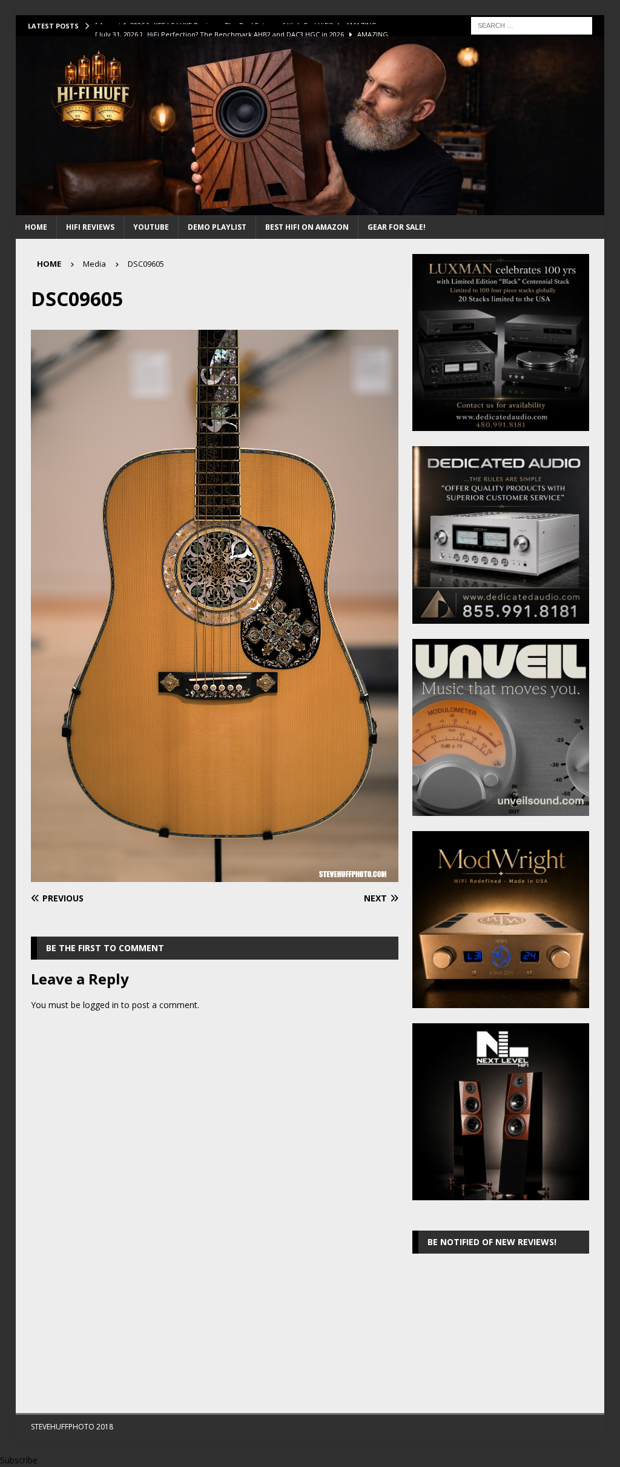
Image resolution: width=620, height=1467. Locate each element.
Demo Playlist (217, 227)
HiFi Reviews (90, 227)
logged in (101, 1005)
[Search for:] (531, 24)
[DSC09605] (214, 874)
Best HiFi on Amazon (307, 227)
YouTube (151, 227)
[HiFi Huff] (310, 208)
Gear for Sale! (397, 227)
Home (36, 227)
